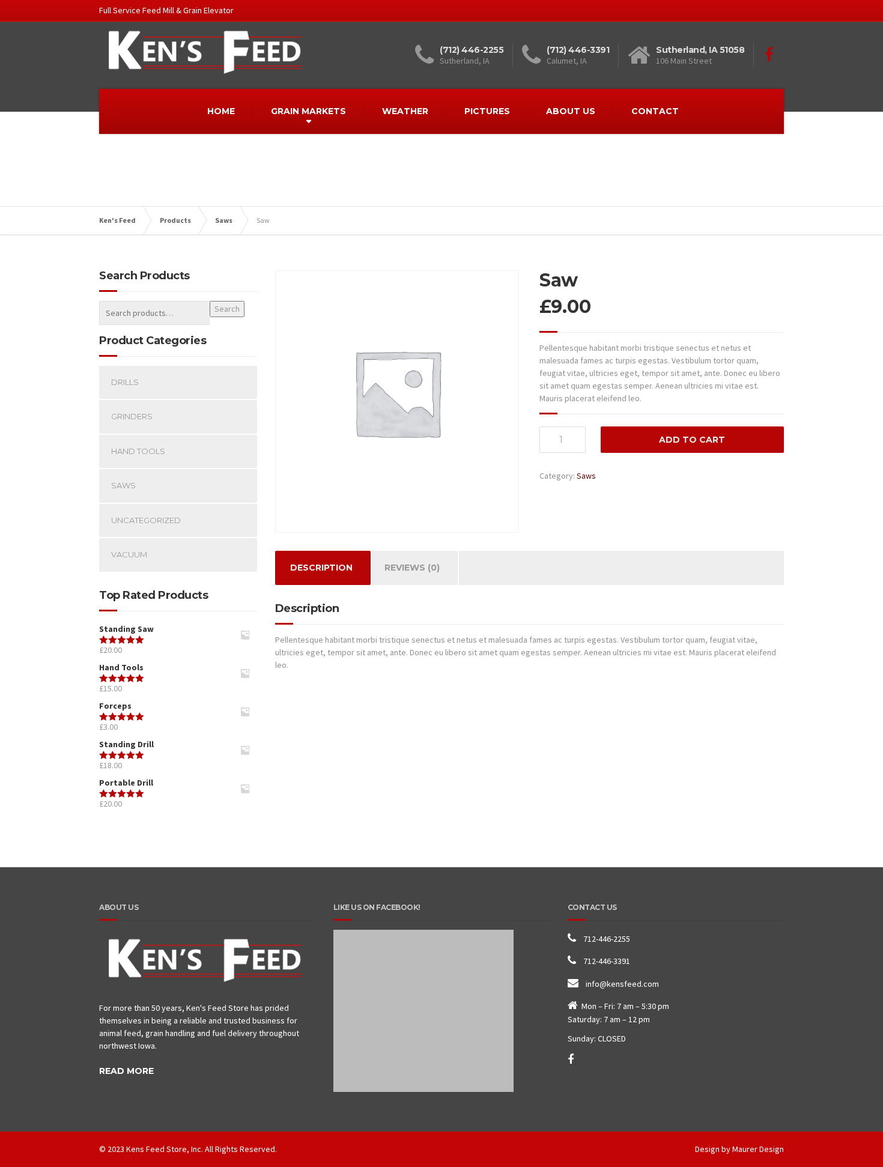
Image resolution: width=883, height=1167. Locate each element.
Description (321, 567)
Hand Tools (138, 451)
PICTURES (487, 111)
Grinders (132, 416)
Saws (586, 475)
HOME (221, 111)
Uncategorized (146, 520)
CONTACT (655, 111)
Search (227, 308)
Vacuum (129, 554)
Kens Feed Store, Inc (163, 1149)
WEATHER (405, 111)
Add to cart (692, 439)
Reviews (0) (412, 567)
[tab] (321, 568)
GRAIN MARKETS (308, 111)
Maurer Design (758, 1149)
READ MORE (126, 1070)
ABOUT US (570, 111)
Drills (125, 382)
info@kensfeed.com (622, 983)
